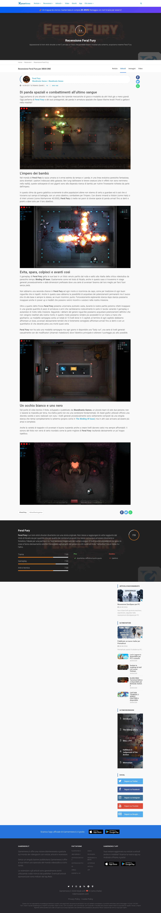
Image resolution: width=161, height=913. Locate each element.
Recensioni (47, 3)
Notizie (36, 3)
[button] (122, 512)
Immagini (132, 69)
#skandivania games (35, 512)
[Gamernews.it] (24, 3)
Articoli (58, 3)
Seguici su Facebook (132, 789)
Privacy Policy (74, 899)
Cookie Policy (87, 899)
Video (67, 3)
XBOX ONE (55, 85)
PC (47, 85)
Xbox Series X (76, 854)
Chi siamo (88, 3)
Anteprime (91, 863)
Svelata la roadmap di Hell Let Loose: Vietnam (136, 668)
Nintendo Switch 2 (77, 859)
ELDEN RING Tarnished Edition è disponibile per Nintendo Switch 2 (136, 682)
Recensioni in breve (92, 859)
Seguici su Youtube (131, 806)
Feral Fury (39, 99)
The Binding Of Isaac (85, 419)
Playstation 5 (76, 851)
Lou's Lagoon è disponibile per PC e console (135, 656)
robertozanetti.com (80, 894)
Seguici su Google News (133, 814)
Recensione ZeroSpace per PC (129, 604)
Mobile (74, 870)
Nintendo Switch (77, 863)
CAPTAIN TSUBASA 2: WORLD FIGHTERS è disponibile (134, 696)
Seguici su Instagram (132, 798)
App (80, 3)
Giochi (74, 3)
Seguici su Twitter (131, 781)
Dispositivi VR (76, 873)
